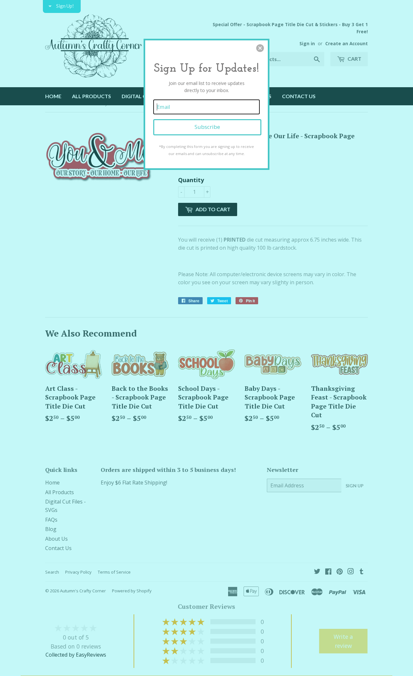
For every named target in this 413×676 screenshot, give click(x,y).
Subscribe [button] (207, 126)
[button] (260, 48)
